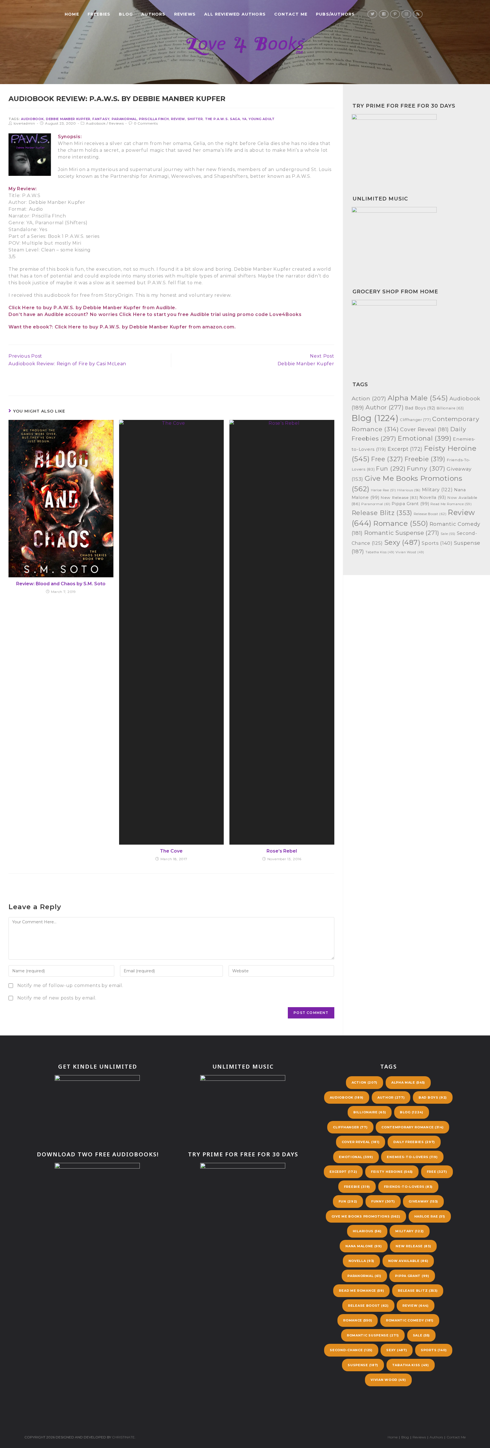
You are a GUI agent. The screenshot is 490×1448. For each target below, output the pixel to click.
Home (393, 1437)
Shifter (195, 119)
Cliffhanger (415, 419)
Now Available (408, 1261)
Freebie (425, 459)
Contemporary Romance (412, 1127)
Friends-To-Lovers (408, 1187)
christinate (123, 1437)
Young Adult (262, 119)
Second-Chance (351, 1350)
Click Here (22, 307)
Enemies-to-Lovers (412, 1157)
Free (387, 459)
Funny (426, 468)
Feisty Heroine (392, 1172)
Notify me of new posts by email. (56, 998)
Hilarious (409, 490)
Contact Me (456, 1437)
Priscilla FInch (154, 119)
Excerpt (405, 449)
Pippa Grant (410, 503)
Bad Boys (420, 408)
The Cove (171, 851)
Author (385, 407)
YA (244, 119)
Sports (437, 543)
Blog (375, 418)
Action (369, 398)
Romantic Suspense (401, 532)
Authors (436, 1437)
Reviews (116, 123)
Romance (400, 523)
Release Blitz (382, 513)
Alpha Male (418, 398)
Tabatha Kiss (380, 552)
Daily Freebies (414, 1142)
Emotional (425, 438)
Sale (448, 534)
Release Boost (430, 514)
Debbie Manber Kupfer (68, 119)
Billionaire (450, 408)
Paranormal (124, 119)
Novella (432, 497)
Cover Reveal (424, 429)
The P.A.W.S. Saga (222, 119)
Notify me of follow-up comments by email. (70, 985)
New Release (399, 497)
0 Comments (146, 123)
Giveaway (423, 1201)
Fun (390, 468)
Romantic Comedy (410, 1320)
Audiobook (32, 119)
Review (178, 119)
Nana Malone (363, 1246)
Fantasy (100, 119)
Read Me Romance (451, 504)
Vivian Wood (410, 552)
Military (437, 489)
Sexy (402, 542)
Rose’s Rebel (282, 851)
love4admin (24, 123)
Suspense (363, 1365)
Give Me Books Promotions (365, 1216)
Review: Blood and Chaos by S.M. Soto (60, 583)
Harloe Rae (383, 490)
